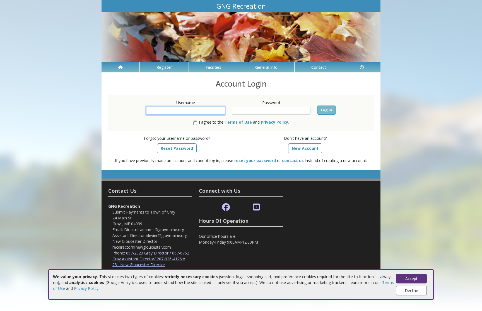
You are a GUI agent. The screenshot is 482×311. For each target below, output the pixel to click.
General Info (266, 67)
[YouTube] (256, 207)
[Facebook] (226, 207)
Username (185, 102)
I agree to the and (244, 122)
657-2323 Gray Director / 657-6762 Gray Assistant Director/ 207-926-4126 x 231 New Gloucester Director (150, 258)
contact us (293, 160)
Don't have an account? (305, 138)
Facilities (213, 67)
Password (271, 102)
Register (164, 67)
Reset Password (177, 148)
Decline (411, 290)
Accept (411, 278)
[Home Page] (120, 67)
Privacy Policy (86, 288)
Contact (318, 67)
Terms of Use (238, 122)
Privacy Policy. (275, 122)
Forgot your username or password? (177, 138)
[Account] (361, 67)
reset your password (255, 160)
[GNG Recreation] (241, 36)
